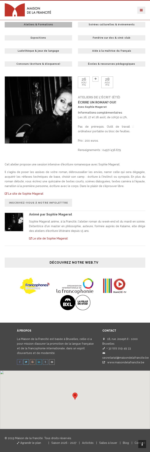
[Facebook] (19, 362)
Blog (126, 442)
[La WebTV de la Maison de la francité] (52, 362)
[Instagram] (32, 362)
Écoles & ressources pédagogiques (111, 64)
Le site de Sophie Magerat (25, 193)
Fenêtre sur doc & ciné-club (111, 37)
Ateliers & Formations (38, 24)
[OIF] (75, 285)
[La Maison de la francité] (28, 5)
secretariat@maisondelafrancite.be (125, 357)
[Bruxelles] (75, 302)
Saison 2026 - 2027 (63, 442)
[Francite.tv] (114, 285)
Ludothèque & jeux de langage (38, 50)
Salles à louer (108, 442)
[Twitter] (26, 362)
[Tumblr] (45, 362)
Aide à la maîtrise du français (111, 50)
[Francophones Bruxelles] (35, 285)
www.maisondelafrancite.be (125, 362)
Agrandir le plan (30, 442)
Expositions (38, 37)
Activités (88, 442)
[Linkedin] (39, 362)
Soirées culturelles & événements (112, 24)
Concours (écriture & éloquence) (38, 64)
